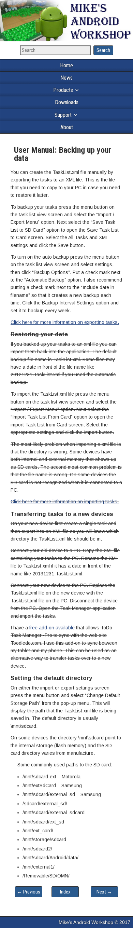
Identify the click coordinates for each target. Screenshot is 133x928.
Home (66, 65)
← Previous (28, 892)
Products (63, 90)
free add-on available (52, 627)
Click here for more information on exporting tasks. (65, 322)
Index (65, 892)
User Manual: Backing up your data (62, 154)
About (66, 127)
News (66, 77)
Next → (104, 892)
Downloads (66, 102)
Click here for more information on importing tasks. (65, 501)
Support (63, 115)
